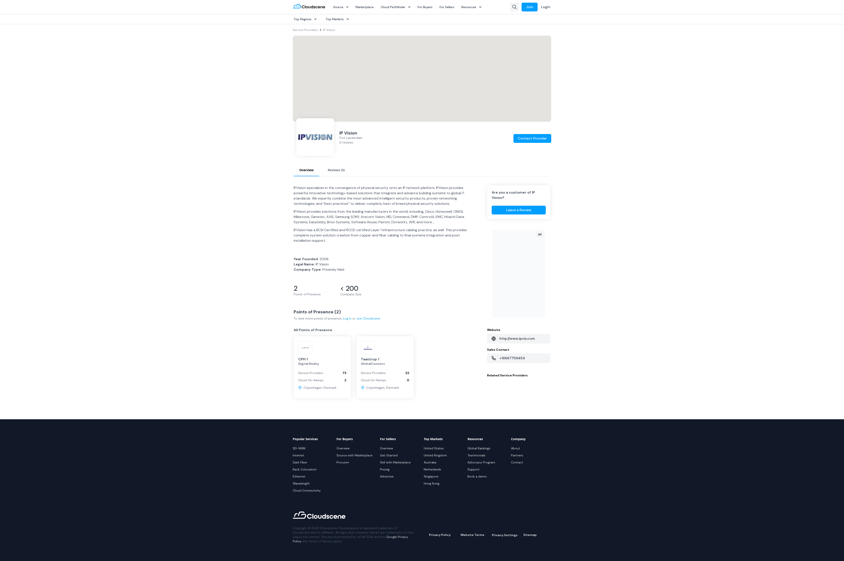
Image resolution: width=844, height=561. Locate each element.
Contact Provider (532, 138)
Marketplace (365, 7)
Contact (517, 462)
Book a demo (477, 476)
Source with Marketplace (355, 455)
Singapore (431, 476)
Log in (347, 318)
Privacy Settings (505, 535)
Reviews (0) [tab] (336, 170)
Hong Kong (431, 483)
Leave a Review (518, 210)
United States (434, 448)
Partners (517, 455)
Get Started (389, 455)
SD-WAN (299, 448)
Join (529, 7)
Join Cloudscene (368, 318)
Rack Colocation (304, 469)
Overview (343, 448)
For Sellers (447, 7)
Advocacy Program (481, 462)
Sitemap (530, 535)
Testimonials (476, 455)
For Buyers (425, 7)
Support (473, 469)
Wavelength (301, 483)
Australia (430, 462)
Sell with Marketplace (395, 462)
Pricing (384, 469)
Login (545, 7)
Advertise (387, 476)
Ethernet (299, 476)
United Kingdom (435, 455)
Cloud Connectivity (307, 490)
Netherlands (432, 469)
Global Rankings (478, 448)
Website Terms (472, 535)
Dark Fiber (300, 462)
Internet (298, 455)
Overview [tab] (306, 170)
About (515, 448)
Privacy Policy (440, 535)
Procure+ (343, 462)
